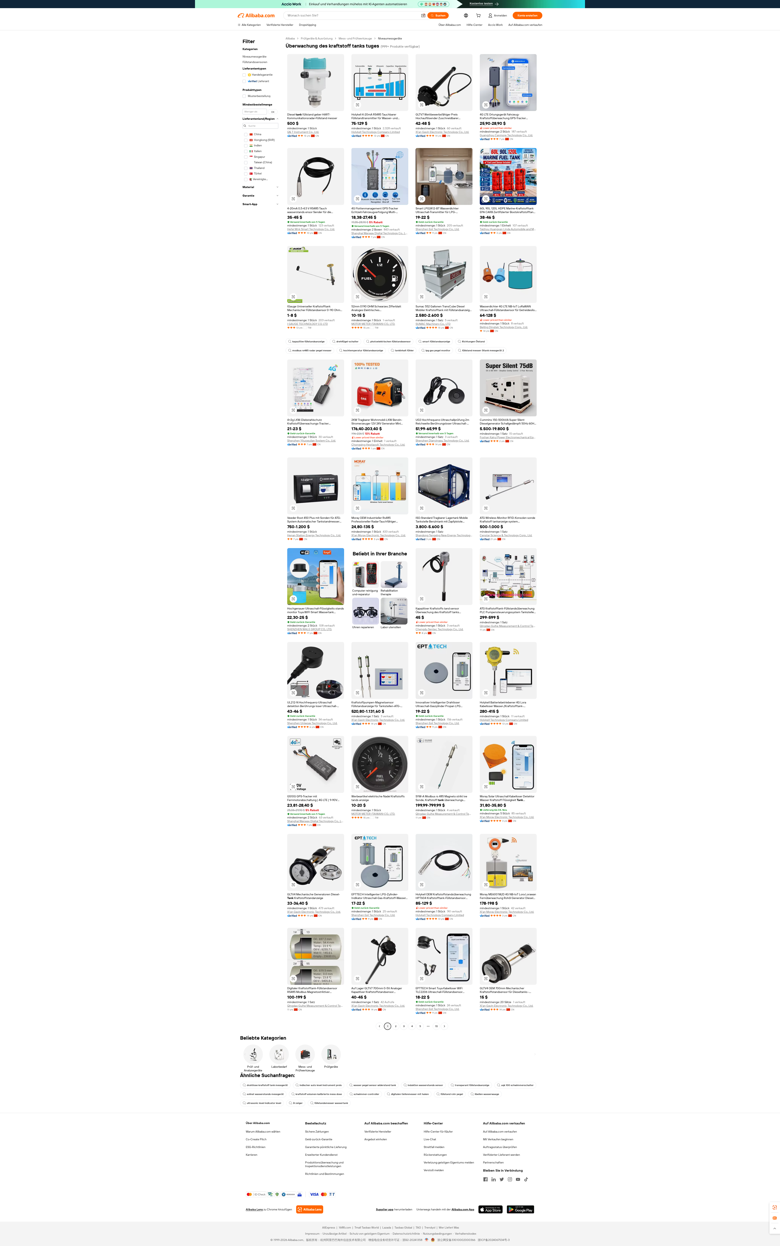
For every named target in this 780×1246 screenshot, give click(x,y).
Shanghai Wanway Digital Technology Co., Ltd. (379, 233)
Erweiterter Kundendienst (321, 1154)
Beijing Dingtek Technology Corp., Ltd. (504, 327)
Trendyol (429, 1227)
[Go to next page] (444, 1026)
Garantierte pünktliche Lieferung (326, 1147)
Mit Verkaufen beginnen (498, 1139)
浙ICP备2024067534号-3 (494, 1240)
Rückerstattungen (435, 1154)
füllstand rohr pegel (452, 1094)
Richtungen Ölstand (473, 341)
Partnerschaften (493, 1162)
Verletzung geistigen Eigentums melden (449, 1162)
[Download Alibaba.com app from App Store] (490, 1209)
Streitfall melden (434, 1147)
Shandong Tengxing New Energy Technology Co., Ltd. (444, 535)
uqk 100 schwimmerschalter (517, 1085)
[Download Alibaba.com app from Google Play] (520, 1209)
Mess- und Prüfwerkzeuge (355, 38)
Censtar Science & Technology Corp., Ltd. (506, 535)
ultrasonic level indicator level (264, 1103)
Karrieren (251, 1154)
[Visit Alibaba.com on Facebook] (485, 1179)
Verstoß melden (434, 1170)
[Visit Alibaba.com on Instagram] (509, 1179)
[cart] (479, 16)
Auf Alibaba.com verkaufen (500, 1131)
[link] (774, 1207)
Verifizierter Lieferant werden (501, 1154)
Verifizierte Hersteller (377, 1131)
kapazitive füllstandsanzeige (308, 341)
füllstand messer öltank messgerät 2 (483, 350)
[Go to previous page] (379, 1026)
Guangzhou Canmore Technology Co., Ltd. (506, 135)
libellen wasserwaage (487, 1094)
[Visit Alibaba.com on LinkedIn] (493, 1179)
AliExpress (328, 1227)
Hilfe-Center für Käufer (438, 1131)
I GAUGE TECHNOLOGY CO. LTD (307, 323)
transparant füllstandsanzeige (472, 1085)
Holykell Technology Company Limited (375, 132)
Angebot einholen (375, 1139)
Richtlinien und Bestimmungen (324, 1173)
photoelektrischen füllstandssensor (390, 341)
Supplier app (384, 1209)
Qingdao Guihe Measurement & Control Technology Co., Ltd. (508, 626)
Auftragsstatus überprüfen (500, 1147)
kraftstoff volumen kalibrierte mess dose (319, 1094)
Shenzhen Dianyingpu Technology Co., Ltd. (442, 440)
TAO (418, 1227)
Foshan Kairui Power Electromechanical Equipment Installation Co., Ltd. (508, 437)
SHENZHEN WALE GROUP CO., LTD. (309, 629)
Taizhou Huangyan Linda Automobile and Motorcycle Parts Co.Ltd (508, 229)
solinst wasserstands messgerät (265, 1094)
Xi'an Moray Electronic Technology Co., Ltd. (378, 535)
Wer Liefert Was (449, 1227)
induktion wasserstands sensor (425, 1085)
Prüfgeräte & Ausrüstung (317, 38)
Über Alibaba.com (258, 1123)
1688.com (345, 1227)
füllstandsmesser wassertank (331, 1103)
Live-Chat (430, 1139)
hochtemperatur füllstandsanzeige (363, 350)
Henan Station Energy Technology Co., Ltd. (314, 535)
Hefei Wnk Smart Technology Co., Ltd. (311, 229)
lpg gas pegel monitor (438, 350)
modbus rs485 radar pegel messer (312, 350)
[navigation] (260, 533)
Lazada (386, 1227)
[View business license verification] (427, 1240)
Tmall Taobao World (366, 1227)
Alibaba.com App (463, 1209)
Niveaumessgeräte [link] (390, 38)
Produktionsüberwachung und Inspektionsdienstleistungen (324, 1164)
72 (436, 1026)
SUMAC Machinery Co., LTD (433, 323)
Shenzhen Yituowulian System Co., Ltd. (311, 440)
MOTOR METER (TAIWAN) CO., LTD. (373, 323)
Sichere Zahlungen (317, 1131)
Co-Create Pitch (256, 1139)
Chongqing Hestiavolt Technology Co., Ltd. (378, 444)
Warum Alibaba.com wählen (263, 1131)
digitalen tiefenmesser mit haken (410, 1094)
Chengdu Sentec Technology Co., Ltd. (439, 629)
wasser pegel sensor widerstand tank (374, 1085)
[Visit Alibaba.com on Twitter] (501, 1179)
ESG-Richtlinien (255, 1147)
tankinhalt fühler (404, 350)
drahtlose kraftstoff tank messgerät (267, 1085)
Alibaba (290, 38)
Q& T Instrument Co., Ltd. (303, 132)
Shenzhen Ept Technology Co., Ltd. (437, 229)
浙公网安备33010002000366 (456, 1240)
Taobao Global (403, 1227)
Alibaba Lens (254, 1209)
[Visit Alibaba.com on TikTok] (526, 1179)
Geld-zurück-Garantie (318, 1139)
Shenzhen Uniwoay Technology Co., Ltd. (312, 723)
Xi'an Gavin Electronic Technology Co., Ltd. (442, 132)
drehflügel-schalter (347, 341)
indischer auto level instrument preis (321, 1085)
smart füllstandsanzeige (436, 341)
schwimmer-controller (366, 1094)
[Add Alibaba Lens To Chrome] (309, 1209)
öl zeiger (298, 1103)
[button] (423, 15)
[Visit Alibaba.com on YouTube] (518, 1179)
